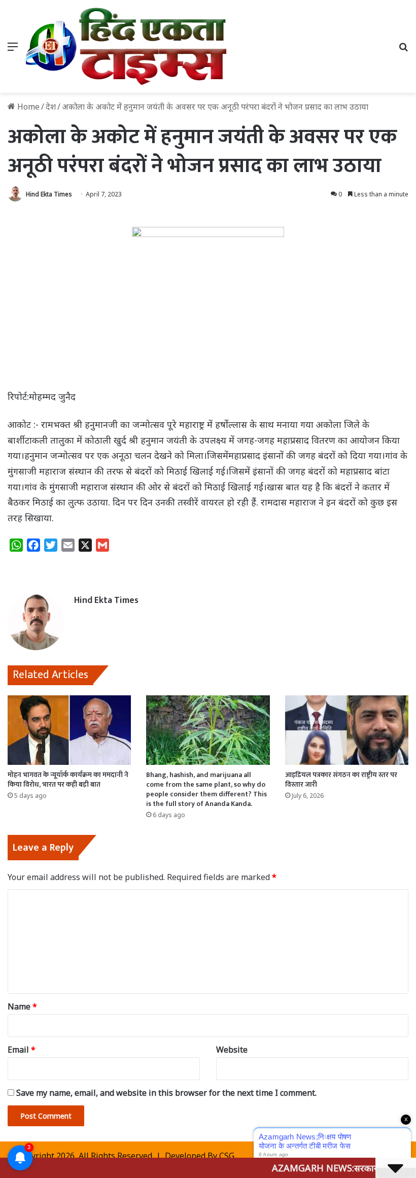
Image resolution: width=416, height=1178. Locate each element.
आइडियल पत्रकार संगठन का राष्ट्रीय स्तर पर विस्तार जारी (341, 779)
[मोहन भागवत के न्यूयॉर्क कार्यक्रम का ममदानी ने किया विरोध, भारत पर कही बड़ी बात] (69, 730)
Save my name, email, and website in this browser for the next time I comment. (166, 1092)
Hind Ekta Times (49, 194)
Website (232, 1049)
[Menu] (13, 50)
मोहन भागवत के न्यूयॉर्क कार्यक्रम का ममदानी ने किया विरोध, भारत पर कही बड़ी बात (68, 779)
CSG (226, 1155)
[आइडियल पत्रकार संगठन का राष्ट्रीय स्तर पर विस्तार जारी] (346, 730)
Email (22, 1049)
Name (22, 1006)
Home (27, 106)
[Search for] (403, 50)
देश (51, 106)
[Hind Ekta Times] (126, 46)
